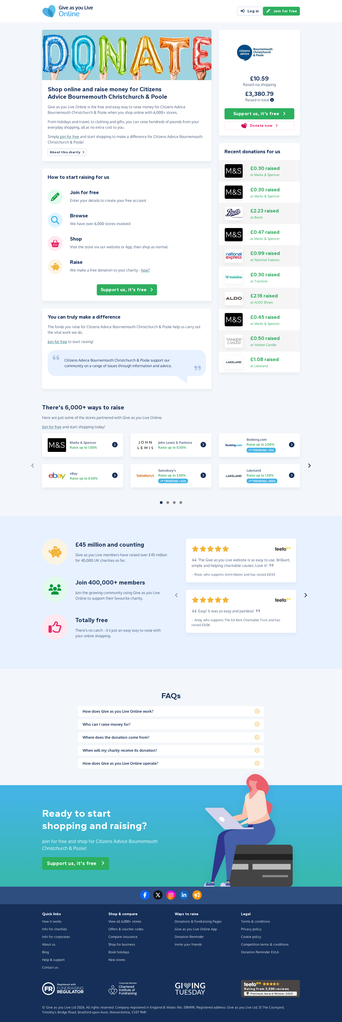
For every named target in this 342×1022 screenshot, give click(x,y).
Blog (45, 952)
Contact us (50, 967)
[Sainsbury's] (203, 476)
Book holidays (118, 952)
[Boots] (234, 213)
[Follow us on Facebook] (145, 897)
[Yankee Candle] (234, 340)
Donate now (261, 125)
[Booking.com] (291, 445)
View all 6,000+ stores (124, 921)
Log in (253, 11)
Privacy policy (251, 929)
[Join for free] (55, 202)
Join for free (285, 11)
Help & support (53, 960)
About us (48, 944)
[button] (272, 100)
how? (145, 270)
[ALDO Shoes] (234, 298)
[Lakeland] (234, 361)
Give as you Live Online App (196, 929)
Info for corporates (56, 937)
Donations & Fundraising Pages (198, 921)
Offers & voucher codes (126, 929)
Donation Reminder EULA (260, 952)
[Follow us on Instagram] (171, 897)
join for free (69, 136)
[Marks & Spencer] (234, 170)
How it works (52, 921)
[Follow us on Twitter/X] (158, 897)
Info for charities (54, 929)
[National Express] (234, 255)
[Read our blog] (197, 897)
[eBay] (114, 476)
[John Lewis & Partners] (203, 445)
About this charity (65, 152)
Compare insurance (122, 937)
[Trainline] (234, 276)
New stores (116, 960)
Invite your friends (188, 944)
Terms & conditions (255, 921)
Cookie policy (251, 937)
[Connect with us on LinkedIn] (184, 897)
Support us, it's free (256, 113)
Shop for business (121, 944)
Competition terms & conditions (265, 944)
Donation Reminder (189, 937)
